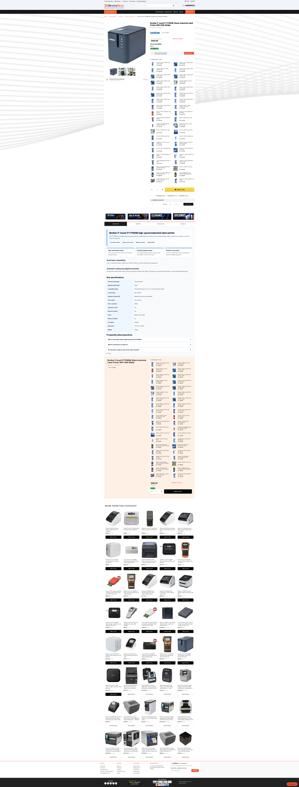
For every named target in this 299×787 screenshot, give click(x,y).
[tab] (172, 200)
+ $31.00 (183, 77)
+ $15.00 (183, 83)
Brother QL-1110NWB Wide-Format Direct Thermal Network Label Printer (167, 593)
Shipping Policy (136, 767)
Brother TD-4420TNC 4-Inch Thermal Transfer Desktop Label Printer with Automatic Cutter (149, 561)
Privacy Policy (136, 771)
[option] (126, 44)
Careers (118, 773)
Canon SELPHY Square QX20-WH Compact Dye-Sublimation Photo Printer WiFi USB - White (149, 624)
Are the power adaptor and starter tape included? (123, 350)
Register (192, 1)
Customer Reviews (121, 771)
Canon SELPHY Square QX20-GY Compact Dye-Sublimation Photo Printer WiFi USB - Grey (185, 624)
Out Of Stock (131, 694)
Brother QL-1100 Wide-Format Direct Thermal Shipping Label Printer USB (184, 530)
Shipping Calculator (158, 200)
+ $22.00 (183, 71)
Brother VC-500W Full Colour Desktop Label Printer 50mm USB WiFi (185, 593)
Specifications (160, 223)
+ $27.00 (183, 114)
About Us (119, 766)
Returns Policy (136, 766)
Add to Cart (180, 189)
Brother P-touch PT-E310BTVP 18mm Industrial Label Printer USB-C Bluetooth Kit (167, 655)
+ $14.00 (183, 65)
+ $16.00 (183, 120)
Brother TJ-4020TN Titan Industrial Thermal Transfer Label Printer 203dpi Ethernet (167, 624)
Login (187, 1)
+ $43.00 (160, 89)
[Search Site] (173, 5)
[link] (159, 12)
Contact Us (119, 767)
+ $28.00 (183, 95)
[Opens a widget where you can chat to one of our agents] (292, 784)
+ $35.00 (160, 175)
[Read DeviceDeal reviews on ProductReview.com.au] (135, 782)
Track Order (102, 767)
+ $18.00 (183, 89)
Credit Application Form (105, 773)
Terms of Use (136, 769)
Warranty (138, 223)
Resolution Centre (104, 769)
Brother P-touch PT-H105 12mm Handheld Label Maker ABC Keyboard (131, 624)
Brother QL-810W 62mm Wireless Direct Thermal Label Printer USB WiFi (167, 530)
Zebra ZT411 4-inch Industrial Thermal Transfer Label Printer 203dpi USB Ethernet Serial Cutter (149, 750)
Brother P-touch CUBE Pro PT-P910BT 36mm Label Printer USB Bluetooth (113, 655)
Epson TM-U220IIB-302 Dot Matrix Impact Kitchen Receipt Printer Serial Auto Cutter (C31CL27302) (113, 718)
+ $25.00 (160, 71)
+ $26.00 (160, 77)
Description (116, 223)
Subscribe (195, 770)
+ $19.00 (160, 138)
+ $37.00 (183, 151)
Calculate (188, 204)
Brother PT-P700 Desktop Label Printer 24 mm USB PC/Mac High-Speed (149, 718)
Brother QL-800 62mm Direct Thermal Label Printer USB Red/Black (112, 530)
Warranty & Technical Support (106, 771)
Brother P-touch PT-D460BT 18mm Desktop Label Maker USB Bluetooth (167, 561)
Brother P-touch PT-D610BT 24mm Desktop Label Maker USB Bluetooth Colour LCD (113, 624)
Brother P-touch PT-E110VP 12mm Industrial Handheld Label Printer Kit (185, 561)
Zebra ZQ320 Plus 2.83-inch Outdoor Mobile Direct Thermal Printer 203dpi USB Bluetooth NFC (185, 718)
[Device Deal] (114, 6)
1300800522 (189, 6)
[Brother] (155, 32)
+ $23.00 (181, 371)
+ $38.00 (183, 175)
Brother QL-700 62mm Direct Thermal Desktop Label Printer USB (131, 655)
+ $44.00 (160, 181)
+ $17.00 (183, 181)
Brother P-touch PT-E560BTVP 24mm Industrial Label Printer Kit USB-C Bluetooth (131, 593)
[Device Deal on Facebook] (105, 783)
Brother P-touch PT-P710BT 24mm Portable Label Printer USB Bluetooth (113, 687)
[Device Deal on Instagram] (113, 783)
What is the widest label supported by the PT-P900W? (125, 339)
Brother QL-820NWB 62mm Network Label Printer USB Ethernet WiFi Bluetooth (148, 593)
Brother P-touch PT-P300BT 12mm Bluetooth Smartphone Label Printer (112, 561)
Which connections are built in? (118, 344)
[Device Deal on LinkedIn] (116, 783)
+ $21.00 (160, 126)
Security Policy (136, 773)
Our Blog (119, 769)
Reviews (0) (183, 223)
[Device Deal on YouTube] (111, 783)
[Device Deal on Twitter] (108, 783)
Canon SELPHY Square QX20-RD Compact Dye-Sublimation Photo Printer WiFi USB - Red (113, 593)
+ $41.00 (160, 169)
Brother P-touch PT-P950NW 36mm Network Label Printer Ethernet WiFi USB (184, 655)
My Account (102, 766)
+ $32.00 (160, 65)
